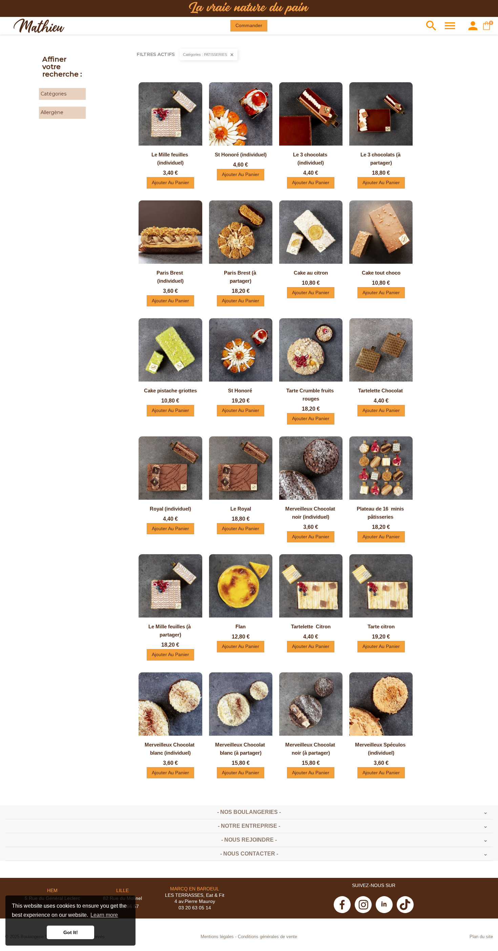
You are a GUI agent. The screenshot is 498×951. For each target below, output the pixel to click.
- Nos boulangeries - (249, 812)
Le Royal (240, 509)
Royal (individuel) (170, 509)
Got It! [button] (70, 932)
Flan (240, 626)
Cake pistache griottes (170, 390)
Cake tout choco (381, 273)
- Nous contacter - (249, 854)
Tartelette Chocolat (381, 390)
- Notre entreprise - (249, 826)
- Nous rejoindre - (249, 840)
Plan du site (481, 936)
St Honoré (240, 390)
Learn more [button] (104, 915)
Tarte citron (381, 626)
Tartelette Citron (311, 626)
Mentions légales (217, 936)
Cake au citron (311, 273)
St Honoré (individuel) (241, 154)
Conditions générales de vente (267, 936)
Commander (248, 25)
